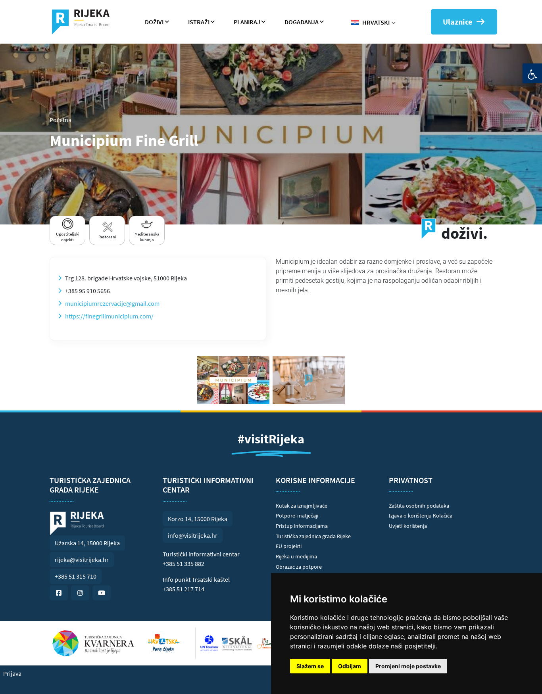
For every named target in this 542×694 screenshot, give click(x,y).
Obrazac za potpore (299, 566)
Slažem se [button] (310, 666)
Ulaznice (457, 22)
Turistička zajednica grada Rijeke (313, 536)
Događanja (301, 22)
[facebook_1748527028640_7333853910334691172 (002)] (233, 380)
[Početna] (84, 21)
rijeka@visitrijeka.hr (82, 560)
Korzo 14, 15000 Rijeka (197, 519)
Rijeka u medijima (296, 556)
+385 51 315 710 (75, 576)
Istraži (198, 22)
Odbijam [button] (349, 666)
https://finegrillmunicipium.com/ (109, 316)
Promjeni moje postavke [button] (408, 666)
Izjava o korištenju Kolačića (420, 515)
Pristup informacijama (302, 525)
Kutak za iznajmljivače (301, 505)
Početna (60, 120)
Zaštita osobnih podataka (419, 505)
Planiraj (247, 22)
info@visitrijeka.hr (192, 535)
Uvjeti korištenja (408, 525)
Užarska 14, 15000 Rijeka (87, 543)
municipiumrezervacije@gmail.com (112, 303)
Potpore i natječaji (297, 515)
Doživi (154, 22)
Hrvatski (376, 22)
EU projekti (289, 546)
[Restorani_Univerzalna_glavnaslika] (309, 380)
